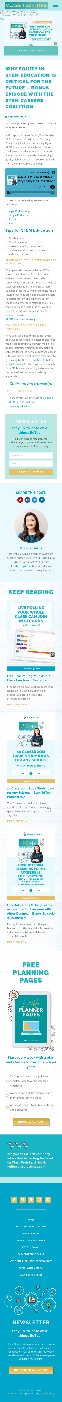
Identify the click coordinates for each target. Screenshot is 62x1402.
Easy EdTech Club (31, 1275)
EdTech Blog (31, 1233)
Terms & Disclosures (16, 1393)
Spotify (12, 223)
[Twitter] (14, 1200)
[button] (55, 5)
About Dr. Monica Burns (31, 1226)
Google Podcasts (18, 215)
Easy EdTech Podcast (31, 1254)
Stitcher (12, 219)
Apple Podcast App (18, 211)
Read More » (17, 704)
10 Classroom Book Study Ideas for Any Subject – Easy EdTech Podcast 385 (31, 793)
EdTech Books (31, 1247)
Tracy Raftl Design (47, 1393)
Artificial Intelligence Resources (31, 1261)
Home (31, 1220)
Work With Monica (31, 1268)
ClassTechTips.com (20, 566)
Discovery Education (19, 406)
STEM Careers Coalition (21, 402)
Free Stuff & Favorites (31, 1240)
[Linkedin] (48, 1200)
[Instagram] (39, 1200)
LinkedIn (48, 398)
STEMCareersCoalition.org (20, 319)
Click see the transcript (31, 383)
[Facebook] (23, 1200)
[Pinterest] (31, 1200)
